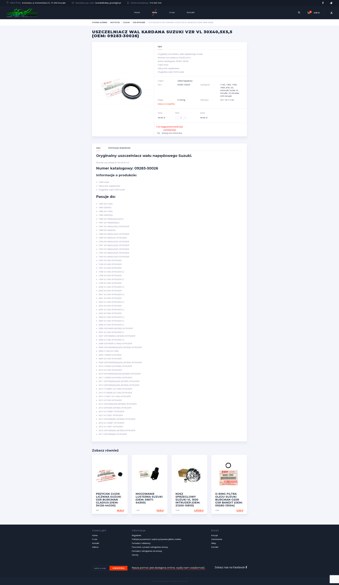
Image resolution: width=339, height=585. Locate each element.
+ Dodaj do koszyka (193, 510)
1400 (228, 84)
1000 (217, 510)
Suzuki (126, 22)
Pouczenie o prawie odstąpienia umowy (150, 547)
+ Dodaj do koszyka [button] (114, 510)
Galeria (95, 547)
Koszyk (214, 535)
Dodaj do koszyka (172, 133)
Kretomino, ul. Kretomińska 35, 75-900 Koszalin (44, 2)
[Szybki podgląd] (123, 459)
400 (97, 510)
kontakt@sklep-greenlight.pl (108, 2)
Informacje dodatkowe (119, 147)
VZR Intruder (139, 22)
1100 (222, 84)
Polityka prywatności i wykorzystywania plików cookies (156, 539)
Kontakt (95, 543)
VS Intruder (234, 93)
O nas (94, 539)
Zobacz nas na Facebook (230, 567)
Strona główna (99, 22)
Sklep (213, 543)
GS (232, 87)
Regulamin (136, 535)
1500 (234, 84)
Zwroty (135, 554)
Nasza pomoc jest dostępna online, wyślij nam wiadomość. (168, 567)
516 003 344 (155, 2)
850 (228, 87)
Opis (98, 147)
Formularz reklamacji (141, 543)
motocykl (115, 22)
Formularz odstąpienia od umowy (147, 551)
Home (95, 535)
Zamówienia (216, 539)
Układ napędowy (185, 80)
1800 (222, 87)
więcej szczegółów (166, 103)
